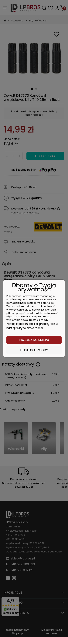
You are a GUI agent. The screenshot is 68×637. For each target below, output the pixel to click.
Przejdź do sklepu (34, 340)
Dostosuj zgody (34, 350)
